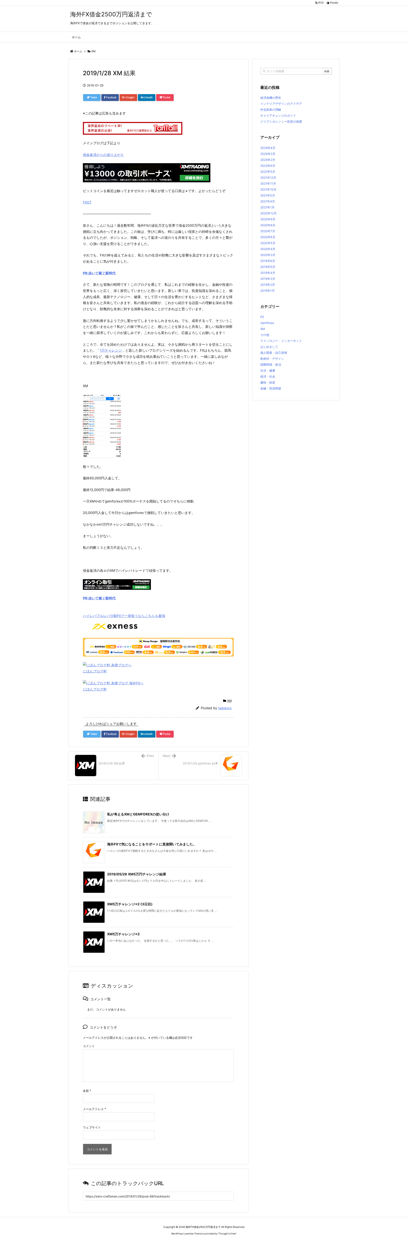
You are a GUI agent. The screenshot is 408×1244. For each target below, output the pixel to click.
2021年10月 (268, 189)
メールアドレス (94, 1109)
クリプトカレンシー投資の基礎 (281, 121)
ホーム (78, 51)
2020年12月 (268, 213)
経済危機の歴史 (270, 97)
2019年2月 (267, 284)
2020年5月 (267, 243)
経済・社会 (267, 376)
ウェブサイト (92, 1127)
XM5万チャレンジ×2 (123, 934)
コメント (89, 1046)
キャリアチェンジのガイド (278, 115)
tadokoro (225, 708)
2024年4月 (267, 148)
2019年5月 (267, 267)
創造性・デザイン (272, 358)
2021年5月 (267, 195)
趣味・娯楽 (267, 382)
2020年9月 (267, 219)
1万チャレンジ (111, 350)
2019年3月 (267, 278)
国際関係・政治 (270, 364)
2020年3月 (267, 255)
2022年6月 (267, 165)
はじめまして (269, 346)
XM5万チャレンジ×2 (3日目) (130, 904)
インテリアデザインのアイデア (281, 103)
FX (262, 317)
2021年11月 (268, 183)
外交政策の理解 (270, 109)
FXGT (87, 202)
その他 (264, 335)
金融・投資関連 (270, 388)
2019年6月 (267, 261)
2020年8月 (267, 225)
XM (93, 51)
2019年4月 (267, 273)
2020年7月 (267, 231)
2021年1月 (267, 207)
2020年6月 (267, 237)
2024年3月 (267, 154)
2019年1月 (267, 290)
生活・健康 (267, 370)
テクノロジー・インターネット (281, 340)
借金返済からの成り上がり (103, 155)
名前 (87, 1091)
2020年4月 (267, 249)
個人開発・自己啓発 (273, 352)
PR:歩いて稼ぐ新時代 (99, 598)
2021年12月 (268, 177)
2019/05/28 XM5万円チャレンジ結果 (136, 874)
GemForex (267, 323)
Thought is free (227, 1233)
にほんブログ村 (95, 671)
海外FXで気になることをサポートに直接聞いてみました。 (151, 844)
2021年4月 (267, 201)
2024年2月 (267, 159)
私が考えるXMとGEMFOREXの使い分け (138, 814)
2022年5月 (267, 171)
